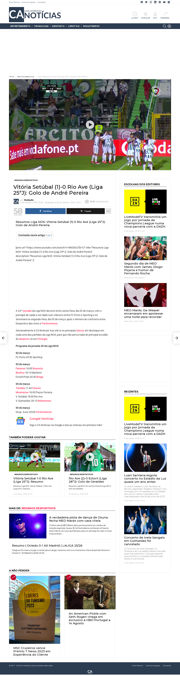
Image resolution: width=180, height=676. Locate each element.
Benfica (20, 372)
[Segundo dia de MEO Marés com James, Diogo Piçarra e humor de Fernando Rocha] (145, 248)
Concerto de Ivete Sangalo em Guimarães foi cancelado (144, 541)
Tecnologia (41, 26)
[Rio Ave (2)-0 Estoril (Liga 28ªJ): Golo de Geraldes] (90, 457)
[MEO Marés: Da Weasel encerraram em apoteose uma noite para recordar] (145, 295)
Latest (134, 18)
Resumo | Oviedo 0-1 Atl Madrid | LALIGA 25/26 (47, 545)
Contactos (41, 2)
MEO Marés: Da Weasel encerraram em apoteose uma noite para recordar (143, 313)
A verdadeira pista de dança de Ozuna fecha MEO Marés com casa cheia (78, 519)
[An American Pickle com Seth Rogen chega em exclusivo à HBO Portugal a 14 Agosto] (90, 592)
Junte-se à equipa (28, 2)
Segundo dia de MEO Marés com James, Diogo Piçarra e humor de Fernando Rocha (143, 268)
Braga (40, 376)
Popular (145, 18)
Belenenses (44, 400)
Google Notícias (42, 418)
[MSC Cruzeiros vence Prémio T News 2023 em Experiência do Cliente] (34, 610)
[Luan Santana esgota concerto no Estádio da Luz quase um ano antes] (145, 458)
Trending (165, 18)
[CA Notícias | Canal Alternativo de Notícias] (90, 672)
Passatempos (91, 26)
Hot (155, 18)
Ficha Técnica (14, 2)
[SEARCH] (164, 26)
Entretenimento (20, 26)
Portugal (42, 338)
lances (80, 330)
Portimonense (50, 323)
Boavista (38, 368)
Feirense (20, 368)
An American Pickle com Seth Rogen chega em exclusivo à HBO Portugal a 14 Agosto (89, 618)
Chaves (36, 388)
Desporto (58, 26)
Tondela (20, 388)
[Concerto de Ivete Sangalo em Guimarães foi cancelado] (145, 520)
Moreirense (22, 392)
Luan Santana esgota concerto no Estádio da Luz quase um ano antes (145, 478)
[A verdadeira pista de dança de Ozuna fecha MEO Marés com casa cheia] (27, 526)
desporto (24, 338)
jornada (27, 310)
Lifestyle (73, 26)
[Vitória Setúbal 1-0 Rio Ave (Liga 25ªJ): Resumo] (34, 457)
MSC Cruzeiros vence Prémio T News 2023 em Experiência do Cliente (31, 651)
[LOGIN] (169, 26)
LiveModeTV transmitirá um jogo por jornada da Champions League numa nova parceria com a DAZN (145, 221)
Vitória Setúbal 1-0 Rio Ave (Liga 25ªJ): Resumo (33, 480)
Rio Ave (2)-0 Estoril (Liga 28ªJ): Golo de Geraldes (88, 480)
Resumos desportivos (26, 474)
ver (48, 235)
